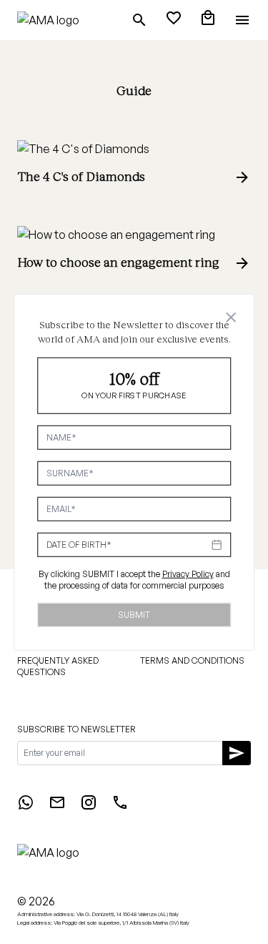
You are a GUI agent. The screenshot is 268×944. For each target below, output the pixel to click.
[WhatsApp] (25, 807)
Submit (134, 614)
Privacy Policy (188, 573)
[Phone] (120, 807)
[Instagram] (88, 807)
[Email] (57, 807)
